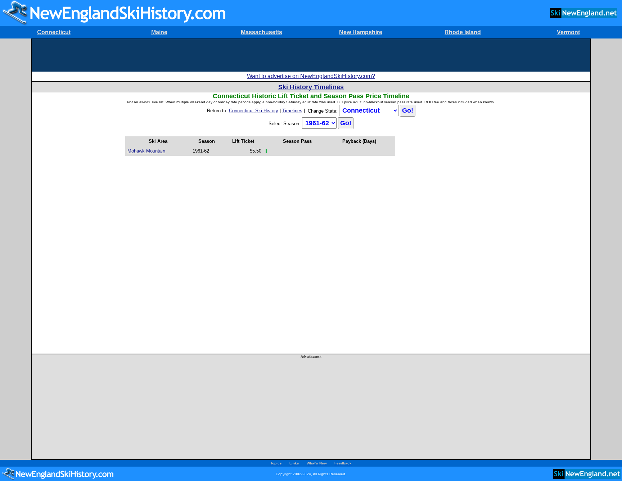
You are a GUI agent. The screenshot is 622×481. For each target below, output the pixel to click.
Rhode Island (463, 32)
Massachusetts (261, 32)
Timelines (292, 110)
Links (294, 463)
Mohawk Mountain (146, 151)
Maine (159, 32)
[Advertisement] (311, 55)
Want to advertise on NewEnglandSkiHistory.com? (311, 76)
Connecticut (54, 32)
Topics (276, 463)
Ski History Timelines (311, 87)
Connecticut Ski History (253, 110)
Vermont (568, 32)
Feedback (343, 463)
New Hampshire (360, 32)
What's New (317, 463)
